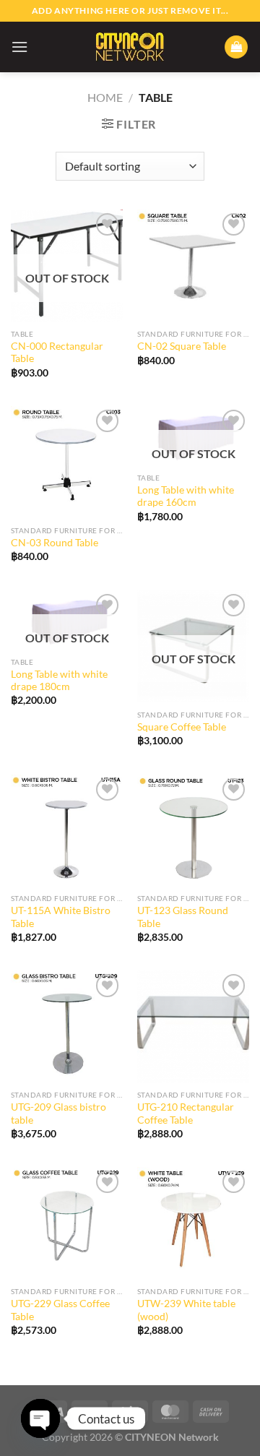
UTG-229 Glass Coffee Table (60, 1310)
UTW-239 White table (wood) (186, 1310)
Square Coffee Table (181, 727)
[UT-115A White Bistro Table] (67, 831)
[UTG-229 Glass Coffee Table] (67, 1223)
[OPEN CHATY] (40, 1418)
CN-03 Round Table (54, 542)
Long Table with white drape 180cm (59, 680)
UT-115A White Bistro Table (60, 917)
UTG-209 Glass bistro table (58, 1113)
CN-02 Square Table (181, 346)
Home (105, 97)
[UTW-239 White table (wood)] (193, 1223)
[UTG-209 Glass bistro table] (67, 1026)
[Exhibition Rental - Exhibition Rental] (130, 47)
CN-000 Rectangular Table (57, 352)
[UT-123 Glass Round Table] (193, 831)
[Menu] (19, 46)
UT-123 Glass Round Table (182, 917)
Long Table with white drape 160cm (185, 496)
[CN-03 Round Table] (67, 462)
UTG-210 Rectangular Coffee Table (185, 1113)
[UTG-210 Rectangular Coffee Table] (193, 1026)
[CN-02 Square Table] (193, 266)
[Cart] (236, 47)
